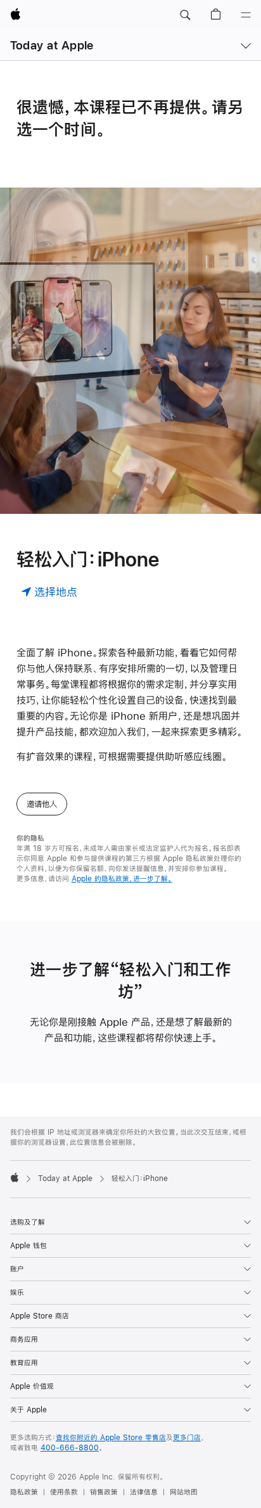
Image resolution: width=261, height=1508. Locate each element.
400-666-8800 (70, 1448)
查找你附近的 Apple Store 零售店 (111, 1437)
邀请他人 (42, 804)
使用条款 (64, 1492)
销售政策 (104, 1492)
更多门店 (187, 1437)
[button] (185, 15)
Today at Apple (51, 45)
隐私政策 (24, 1492)
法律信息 (144, 1492)
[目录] (246, 15)
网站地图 (184, 1492)
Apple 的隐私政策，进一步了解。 (122, 879)
